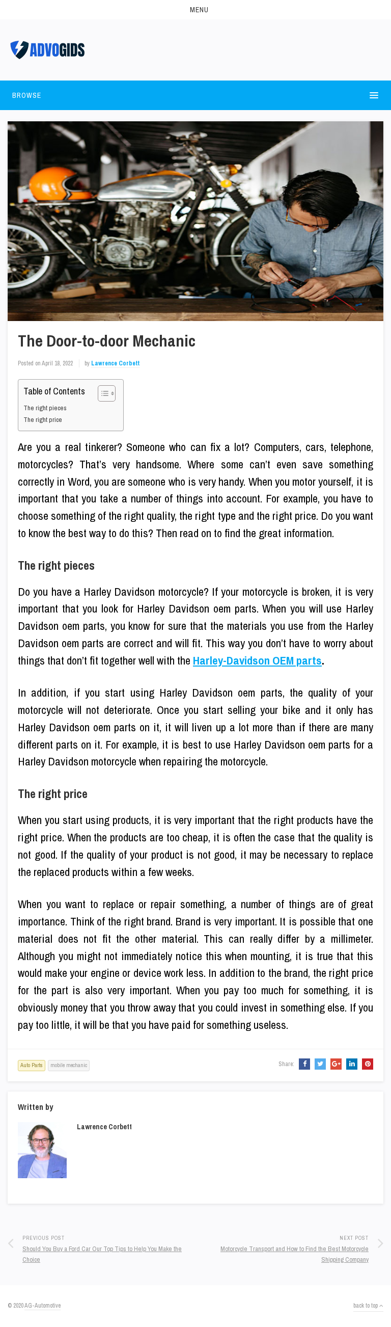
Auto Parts (31, 1065)
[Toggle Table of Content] (101, 393)
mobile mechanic (68, 1065)
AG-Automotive (42, 1306)
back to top (366, 1306)
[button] (195, 10)
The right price (42, 419)
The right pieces (45, 407)
